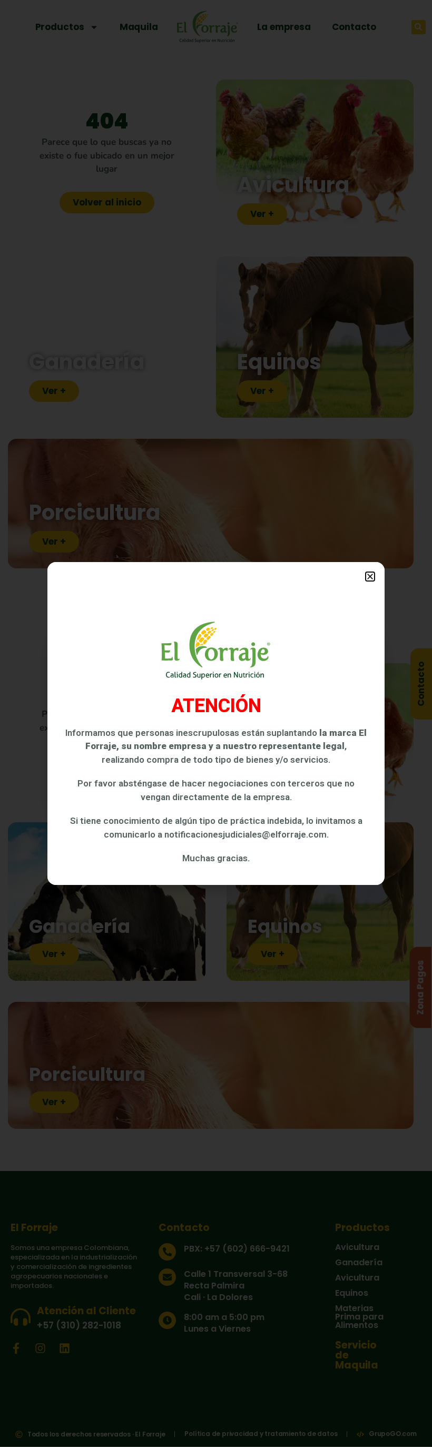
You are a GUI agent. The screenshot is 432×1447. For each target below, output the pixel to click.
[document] (216, 723)
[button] (370, 576)
